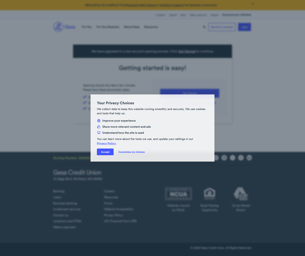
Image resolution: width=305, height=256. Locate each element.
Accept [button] (105, 151)
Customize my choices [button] (131, 151)
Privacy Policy (106, 143)
